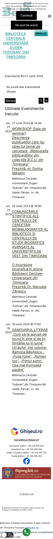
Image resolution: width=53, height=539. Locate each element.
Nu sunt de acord (26, 25)
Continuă (26, 15)
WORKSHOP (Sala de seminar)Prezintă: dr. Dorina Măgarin (30, 151)
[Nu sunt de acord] (49, 16)
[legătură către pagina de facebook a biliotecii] (26, 461)
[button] (7, 535)
